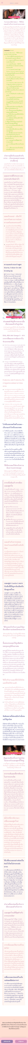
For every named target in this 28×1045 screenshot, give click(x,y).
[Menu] (2, 3)
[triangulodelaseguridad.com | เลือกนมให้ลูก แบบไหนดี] (14, 2)
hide (12, 50)
